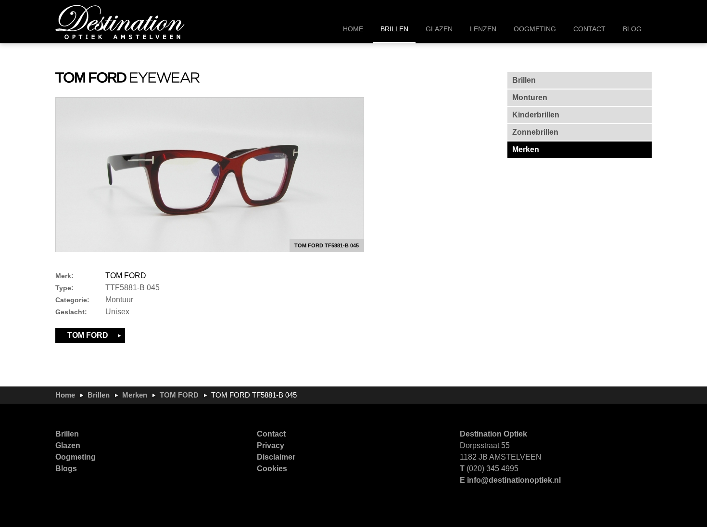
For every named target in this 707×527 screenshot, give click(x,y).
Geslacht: (71, 312)
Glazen (67, 445)
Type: (64, 288)
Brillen (99, 395)
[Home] (120, 21)
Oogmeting (75, 457)
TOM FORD (125, 275)
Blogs (66, 468)
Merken (134, 395)
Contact (271, 434)
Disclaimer (276, 457)
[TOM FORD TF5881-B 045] (210, 175)
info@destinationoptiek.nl (514, 480)
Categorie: (72, 300)
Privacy (270, 445)
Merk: (64, 276)
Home (65, 395)
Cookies (272, 468)
